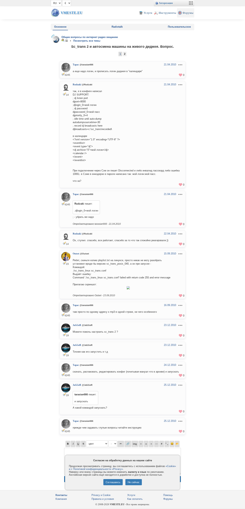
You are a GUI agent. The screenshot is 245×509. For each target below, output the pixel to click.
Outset (76, 253)
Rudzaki (77, 84)
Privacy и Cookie (100, 495)
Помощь (168, 495)
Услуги (131, 495)
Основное (60, 26)
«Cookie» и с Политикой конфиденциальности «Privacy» (122, 467)
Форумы (168, 498)
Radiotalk (117, 26)
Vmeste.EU (71, 13)
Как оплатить (135, 498)
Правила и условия (102, 498)
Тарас (76, 64)
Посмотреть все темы (86, 40)
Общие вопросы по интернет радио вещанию (89, 37)
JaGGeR (77, 325)
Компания (61, 498)
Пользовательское (179, 26)
